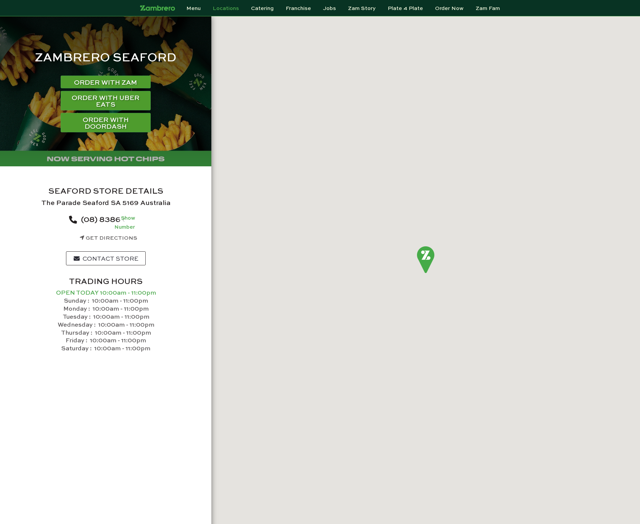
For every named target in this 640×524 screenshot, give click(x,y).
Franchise (298, 8)
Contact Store (109, 258)
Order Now (449, 8)
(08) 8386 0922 (111, 218)
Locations (226, 8)
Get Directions (110, 237)
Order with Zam (105, 82)
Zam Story (362, 8)
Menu (193, 8)
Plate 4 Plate (405, 8)
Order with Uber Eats (105, 100)
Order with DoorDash (106, 122)
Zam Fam (488, 8)
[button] (425, 259)
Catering (262, 8)
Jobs (329, 8)
